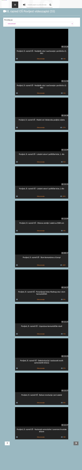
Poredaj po (8, 20)
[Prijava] (24, 5)
